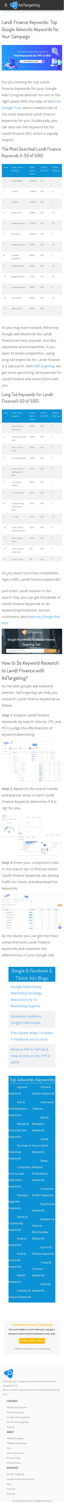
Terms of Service (15, 1453)
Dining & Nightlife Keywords (18, 1201)
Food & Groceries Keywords (17, 1260)
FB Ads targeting (15, 1412)
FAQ (9, 1448)
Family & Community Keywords (18, 1223)
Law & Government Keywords (40, 1145)
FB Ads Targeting (15, 1474)
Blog (9, 1483)
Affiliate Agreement (17, 1443)
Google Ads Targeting (18, 1417)
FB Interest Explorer (17, 1407)
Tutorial (11, 1427)
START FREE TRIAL (32, 1341)
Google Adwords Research (21, 1479)
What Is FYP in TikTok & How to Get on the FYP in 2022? (31, 1056)
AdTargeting (44, 366)
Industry (11, 1493)
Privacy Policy (14, 1457)
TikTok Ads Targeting (17, 1422)
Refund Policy (14, 1462)
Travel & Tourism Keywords (41, 1269)
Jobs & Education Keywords (40, 1124)
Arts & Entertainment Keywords (18, 1108)
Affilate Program (15, 1438)
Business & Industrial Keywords (20, 1152)
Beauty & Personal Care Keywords (19, 1130)
